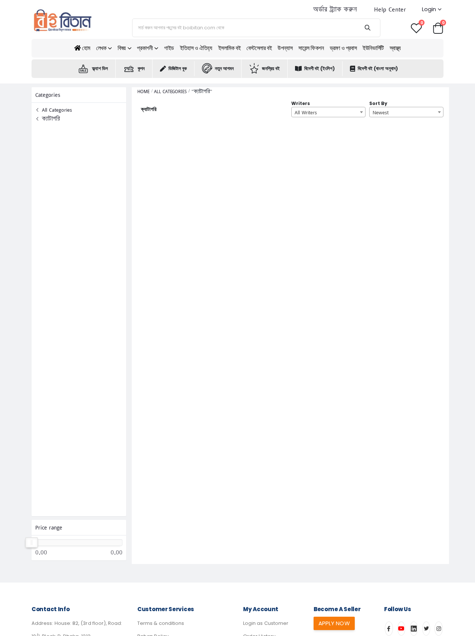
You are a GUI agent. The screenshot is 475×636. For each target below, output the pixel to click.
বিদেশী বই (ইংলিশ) (319, 68)
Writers (300, 103)
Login (429, 9)
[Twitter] (426, 629)
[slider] (31, 542)
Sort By (378, 103)
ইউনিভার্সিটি (373, 48)
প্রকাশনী (145, 48)
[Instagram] (439, 629)
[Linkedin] (414, 629)
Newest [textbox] (381, 112)
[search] (367, 28)
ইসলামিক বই (229, 48)
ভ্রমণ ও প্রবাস (343, 48)
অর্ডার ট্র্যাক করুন (335, 9)
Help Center (390, 9)
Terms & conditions (160, 623)
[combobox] (328, 112)
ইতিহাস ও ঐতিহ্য (196, 48)
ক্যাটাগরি (50, 118)
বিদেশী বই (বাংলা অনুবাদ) (378, 68)
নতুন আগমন (224, 68)
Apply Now (334, 623)
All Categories (56, 110)
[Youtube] (401, 629)
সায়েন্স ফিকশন (311, 48)
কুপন (141, 68)
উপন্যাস (285, 48)
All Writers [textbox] (306, 112)
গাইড (169, 48)
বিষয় (122, 48)
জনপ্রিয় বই (271, 68)
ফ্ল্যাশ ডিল (100, 68)
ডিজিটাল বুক (177, 68)
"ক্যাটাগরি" (201, 91)
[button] (437, 27)
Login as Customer (265, 623)
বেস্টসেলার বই (259, 48)
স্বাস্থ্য (395, 48)
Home (143, 91)
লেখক (101, 48)
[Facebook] (389, 629)
